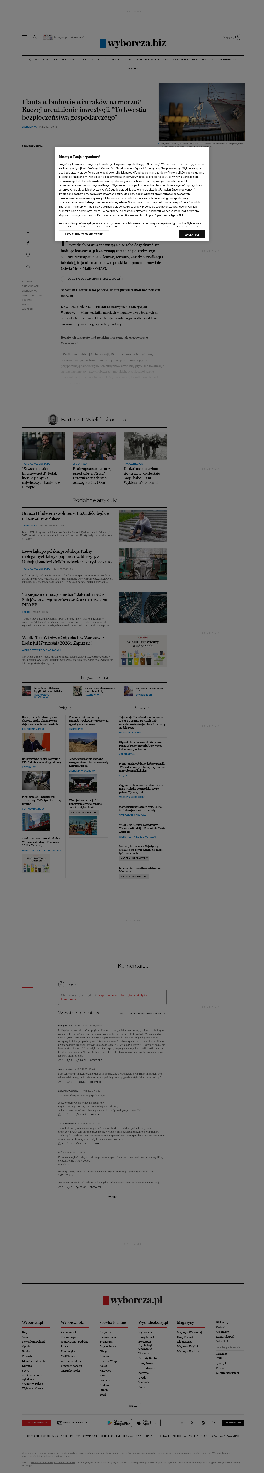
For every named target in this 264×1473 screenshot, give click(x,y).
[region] (132, 194)
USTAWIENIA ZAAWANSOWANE (84, 234)
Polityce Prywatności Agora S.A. (163, 215)
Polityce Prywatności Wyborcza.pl (119, 215)
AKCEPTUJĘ (192, 234)
